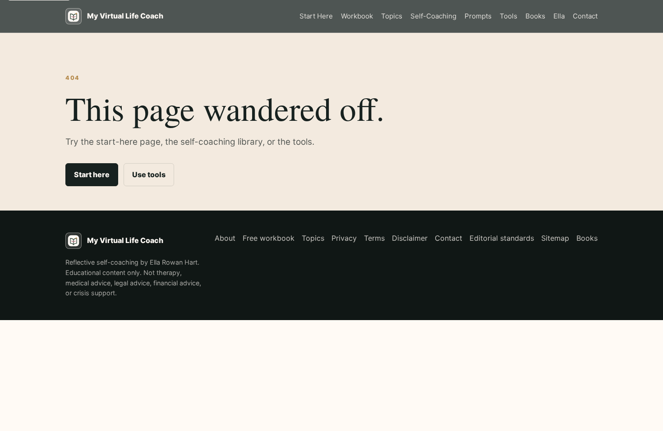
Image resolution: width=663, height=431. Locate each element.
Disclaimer (410, 238)
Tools (508, 16)
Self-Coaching (433, 16)
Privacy (344, 238)
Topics (391, 16)
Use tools (149, 174)
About (225, 238)
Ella (559, 16)
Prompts (478, 16)
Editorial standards (502, 238)
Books (535, 16)
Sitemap (555, 238)
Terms (374, 238)
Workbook (357, 16)
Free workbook (269, 238)
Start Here (316, 16)
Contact (585, 16)
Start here (92, 174)
